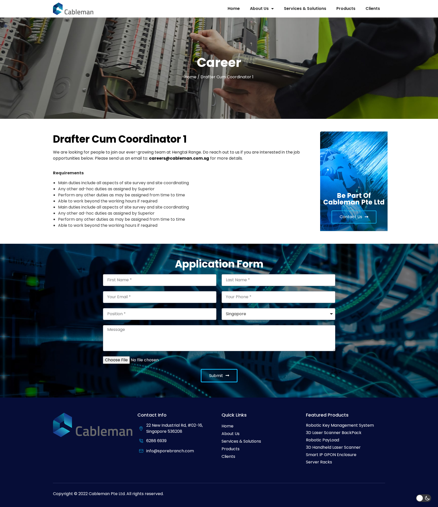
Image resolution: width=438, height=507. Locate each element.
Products (345, 8)
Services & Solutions (305, 8)
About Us (259, 8)
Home (234, 8)
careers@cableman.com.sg (179, 158)
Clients (373, 8)
